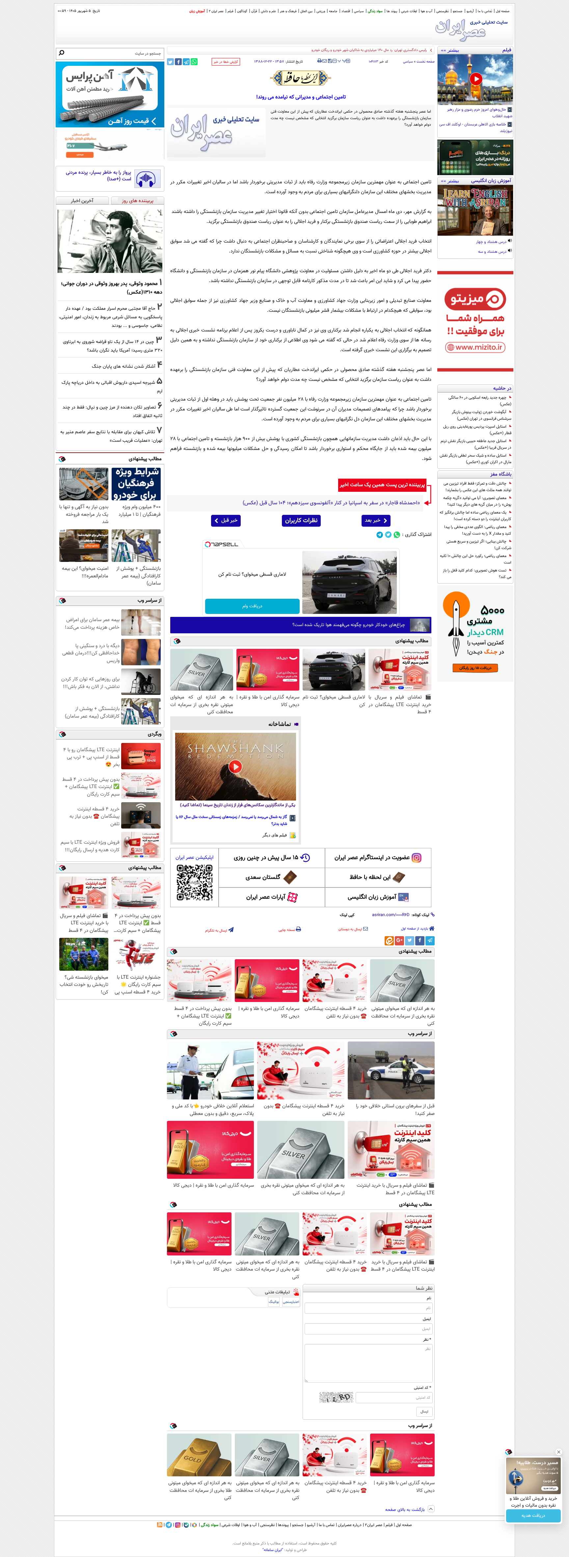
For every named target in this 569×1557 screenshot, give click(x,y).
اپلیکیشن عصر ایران (194, 857)
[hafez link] (301, 78)
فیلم (230, 11)
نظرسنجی (442, 11)
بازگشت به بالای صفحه (405, 1510)
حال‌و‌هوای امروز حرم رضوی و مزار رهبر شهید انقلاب (479, 113)
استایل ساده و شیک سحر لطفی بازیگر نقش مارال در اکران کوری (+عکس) (475, 459)
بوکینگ (274, 1302)
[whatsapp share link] (194, 61)
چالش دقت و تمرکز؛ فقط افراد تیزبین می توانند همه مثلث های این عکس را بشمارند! (477, 487)
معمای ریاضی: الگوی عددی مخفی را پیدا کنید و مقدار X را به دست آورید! (477, 530)
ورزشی (320, 11)
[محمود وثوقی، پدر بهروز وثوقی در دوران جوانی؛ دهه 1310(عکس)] (110, 241)
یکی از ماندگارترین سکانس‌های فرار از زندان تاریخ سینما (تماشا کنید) (237, 805)
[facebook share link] (178, 61)
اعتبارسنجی (291, 1302)
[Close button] (558, 1452)
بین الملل (306, 11)
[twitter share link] (170, 61)
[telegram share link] (186, 61)
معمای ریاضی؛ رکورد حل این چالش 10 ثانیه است (475, 559)
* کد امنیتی (422, 1388)
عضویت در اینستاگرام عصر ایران (372, 857)
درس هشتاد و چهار (491, 242)
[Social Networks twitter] (388, 534)
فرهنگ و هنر (288, 11)
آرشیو (470, 11)
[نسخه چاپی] (319, 61)
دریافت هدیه (533, 1515)
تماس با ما (485, 11)
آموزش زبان (197, 11)
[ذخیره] (329, 61)
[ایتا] (389, 940)
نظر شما (424, 1288)
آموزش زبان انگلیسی (372, 897)
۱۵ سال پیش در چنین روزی (266, 857)
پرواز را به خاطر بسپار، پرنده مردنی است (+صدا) (98, 176)
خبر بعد (372, 520)
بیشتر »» (450, 50)
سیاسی (359, 11)
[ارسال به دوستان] (324, 61)
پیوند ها (392, 11)
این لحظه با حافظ (370, 877)
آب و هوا (426, 11)
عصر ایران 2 (216, 11)
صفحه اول (502, 11)
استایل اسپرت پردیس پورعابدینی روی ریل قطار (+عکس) (477, 430)
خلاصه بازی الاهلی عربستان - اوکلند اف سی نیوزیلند (475, 128)
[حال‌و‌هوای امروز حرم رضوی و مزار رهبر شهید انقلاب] (475, 79)
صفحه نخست (426, 61)
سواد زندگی (375, 11)
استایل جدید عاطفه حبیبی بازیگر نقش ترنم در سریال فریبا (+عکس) (476, 444)
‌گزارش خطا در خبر (226, 62)
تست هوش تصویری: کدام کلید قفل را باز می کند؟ (477, 573)
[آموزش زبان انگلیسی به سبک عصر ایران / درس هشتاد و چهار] (475, 210)
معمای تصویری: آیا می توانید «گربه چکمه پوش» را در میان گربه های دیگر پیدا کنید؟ (477, 501)
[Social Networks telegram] (379, 534)
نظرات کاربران (301, 520)
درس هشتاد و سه (492, 252)
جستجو (458, 11)
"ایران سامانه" (272, 1550)
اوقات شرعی (409, 11)
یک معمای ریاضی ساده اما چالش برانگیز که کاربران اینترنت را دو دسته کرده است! (475, 516)
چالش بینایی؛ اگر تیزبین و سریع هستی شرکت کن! (479, 545)
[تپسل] (207, 544)
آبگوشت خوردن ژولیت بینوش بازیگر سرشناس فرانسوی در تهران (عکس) (481, 415)
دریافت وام (252, 606)
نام (429, 1298)
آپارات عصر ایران (265, 897)
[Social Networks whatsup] (396, 534)
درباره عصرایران (350, 1525)
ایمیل (427, 1319)
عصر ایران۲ (373, 1525)
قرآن (254, 11)
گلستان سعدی (263, 877)
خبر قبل (229, 520)
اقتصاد (345, 11)
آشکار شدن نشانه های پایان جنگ (123, 366)
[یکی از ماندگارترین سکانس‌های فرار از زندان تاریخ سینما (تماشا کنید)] (235, 767)
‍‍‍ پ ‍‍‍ (342, 60)
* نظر (427, 1340)
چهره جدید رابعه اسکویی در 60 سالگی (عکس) (479, 401)
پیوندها (283, 1525)
